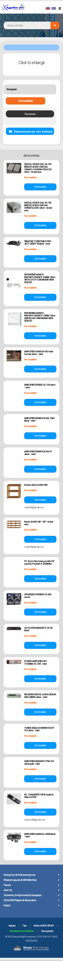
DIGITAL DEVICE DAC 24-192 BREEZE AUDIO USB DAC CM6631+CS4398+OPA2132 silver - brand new (37, 168)
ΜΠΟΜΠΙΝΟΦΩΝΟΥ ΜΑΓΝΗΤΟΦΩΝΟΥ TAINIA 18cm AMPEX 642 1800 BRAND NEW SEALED (39, 317)
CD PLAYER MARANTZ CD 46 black (38, 629)
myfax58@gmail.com (34, 507)
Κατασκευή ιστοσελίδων (22, 931)
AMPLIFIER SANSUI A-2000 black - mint (40, 835)
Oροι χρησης (47, 931)
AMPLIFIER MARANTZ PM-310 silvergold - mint (39, 762)
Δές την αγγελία (40, 186)
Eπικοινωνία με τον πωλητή (32, 131)
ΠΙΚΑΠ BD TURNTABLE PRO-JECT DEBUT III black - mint (38, 242)
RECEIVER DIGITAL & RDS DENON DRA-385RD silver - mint (40, 695)
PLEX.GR (17, 9)
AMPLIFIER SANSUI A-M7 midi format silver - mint (38, 353)
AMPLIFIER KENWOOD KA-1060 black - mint (39, 419)
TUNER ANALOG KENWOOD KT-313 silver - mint (39, 729)
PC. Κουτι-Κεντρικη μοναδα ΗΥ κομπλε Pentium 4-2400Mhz (39, 562)
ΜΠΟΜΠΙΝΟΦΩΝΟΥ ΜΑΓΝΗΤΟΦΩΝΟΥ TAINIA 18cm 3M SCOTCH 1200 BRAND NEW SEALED (39, 278)
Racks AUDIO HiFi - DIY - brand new (38, 523)
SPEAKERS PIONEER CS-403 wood (37, 595)
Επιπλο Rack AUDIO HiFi (35, 485)
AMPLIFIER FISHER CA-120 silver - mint (40, 386)
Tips (24, 925)
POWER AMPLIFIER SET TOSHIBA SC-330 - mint (35, 662)
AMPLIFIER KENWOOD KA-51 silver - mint (38, 453)
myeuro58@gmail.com (34, 819)
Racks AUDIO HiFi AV (44, 925)
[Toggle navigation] (60, 8)
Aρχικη (12, 925)
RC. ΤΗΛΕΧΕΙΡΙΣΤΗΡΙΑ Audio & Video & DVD (38, 796)
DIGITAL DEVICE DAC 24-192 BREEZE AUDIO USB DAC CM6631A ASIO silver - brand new (38, 206)
